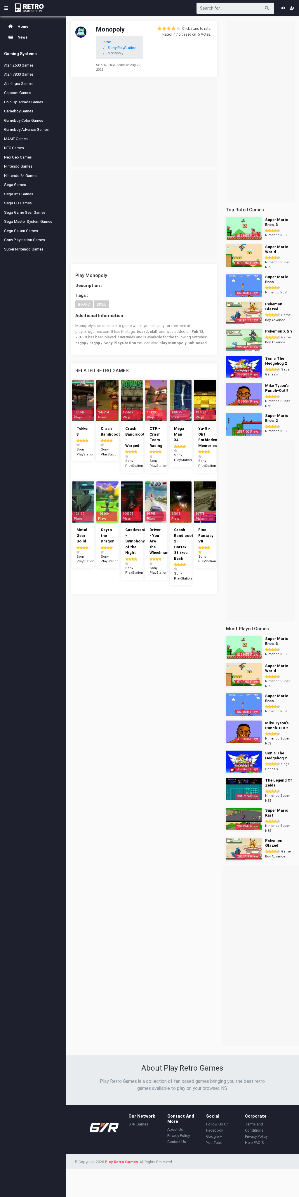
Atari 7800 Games (19, 74)
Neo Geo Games (18, 157)
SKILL (101, 304)
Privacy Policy (178, 1135)
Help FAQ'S (254, 1142)
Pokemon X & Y (279, 331)
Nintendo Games (18, 166)
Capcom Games (17, 93)
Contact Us (176, 1141)
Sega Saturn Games (21, 231)
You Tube (214, 1142)
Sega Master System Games (28, 221)
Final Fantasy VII (205, 535)
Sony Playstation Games (24, 240)
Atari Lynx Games (18, 83)
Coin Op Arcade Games (23, 102)
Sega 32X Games (18, 194)
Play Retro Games (121, 1162)
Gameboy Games (18, 111)
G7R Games (138, 1124)
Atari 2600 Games (19, 65)
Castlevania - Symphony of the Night (136, 541)
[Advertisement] (144, 123)
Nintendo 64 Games (20, 175)
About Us (175, 1129)
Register (292, 8)
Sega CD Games (18, 203)
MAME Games (16, 139)
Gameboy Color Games (23, 120)
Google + (214, 1136)
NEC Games (14, 148)
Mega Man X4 (179, 434)
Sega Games (15, 184)
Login (283, 8)
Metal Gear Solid (82, 535)
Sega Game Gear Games (25, 212)
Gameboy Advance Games (26, 129)
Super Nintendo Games (24, 249)
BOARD (84, 304)
